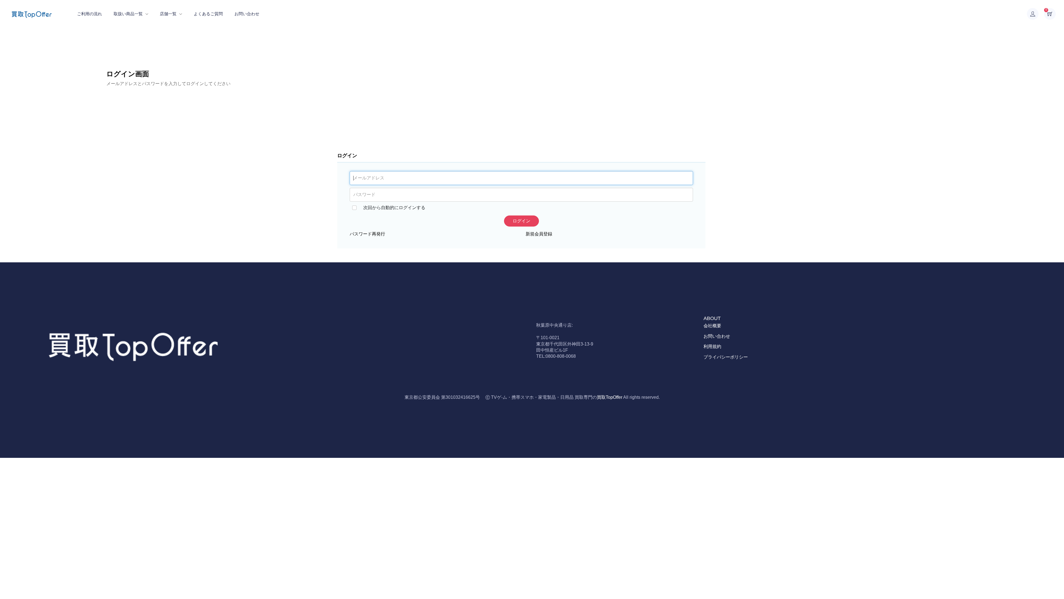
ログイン (521, 221)
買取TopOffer (609, 397)
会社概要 (712, 325)
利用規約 (712, 346)
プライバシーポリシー (726, 357)
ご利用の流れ (89, 13)
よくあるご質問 (208, 13)
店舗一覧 (168, 13)
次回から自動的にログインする (394, 207)
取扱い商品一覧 (128, 13)
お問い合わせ (246, 13)
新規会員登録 (539, 234)
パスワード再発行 (367, 234)
